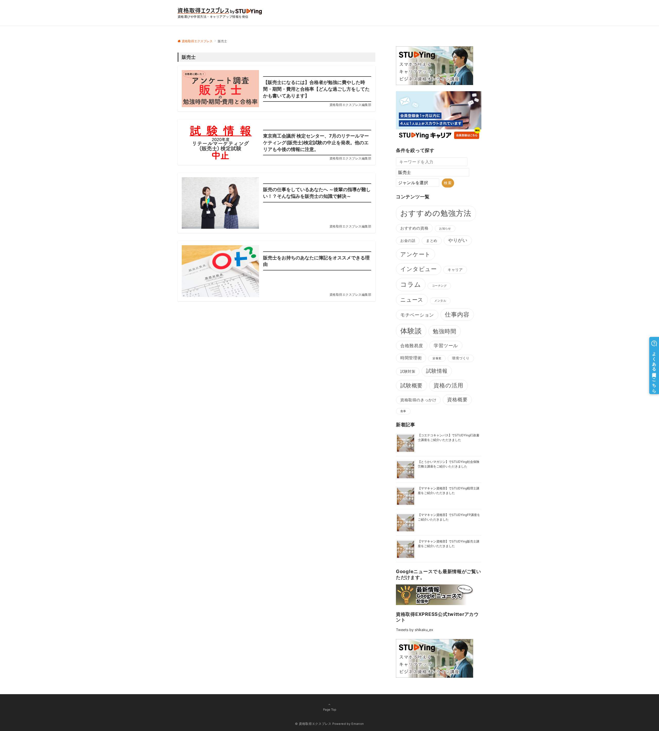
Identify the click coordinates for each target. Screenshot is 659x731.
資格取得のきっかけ (418, 400)
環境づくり (461, 358)
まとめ (431, 241)
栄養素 (436, 358)
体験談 (411, 331)
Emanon (357, 724)
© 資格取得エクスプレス (313, 724)
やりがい (457, 240)
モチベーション (417, 315)
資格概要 (457, 400)
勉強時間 (444, 331)
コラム (410, 284)
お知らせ (445, 228)
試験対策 (407, 371)
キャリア (455, 270)
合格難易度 (411, 345)
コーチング (439, 285)
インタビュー (418, 269)
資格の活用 (448, 385)
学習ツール (446, 345)
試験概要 (411, 385)
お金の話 (407, 241)
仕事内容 (457, 314)
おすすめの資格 (414, 228)
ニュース (411, 299)
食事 (403, 411)
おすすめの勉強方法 (436, 213)
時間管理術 (411, 357)
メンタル (440, 300)
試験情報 (436, 371)
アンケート (415, 254)
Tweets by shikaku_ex (414, 629)
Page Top (329, 709)
